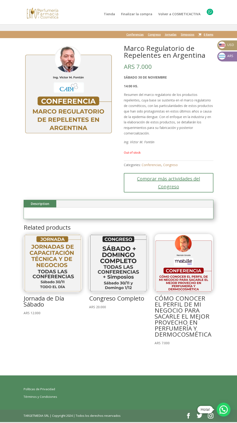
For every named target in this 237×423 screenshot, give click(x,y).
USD (226, 45)
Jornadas (171, 35)
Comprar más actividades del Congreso (168, 183)
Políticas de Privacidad (39, 389)
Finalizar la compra (136, 14)
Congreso (154, 35)
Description (40, 203)
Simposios (187, 35)
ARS (226, 56)
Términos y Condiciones (40, 397)
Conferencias (135, 35)
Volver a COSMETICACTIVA (179, 14)
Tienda (109, 14)
